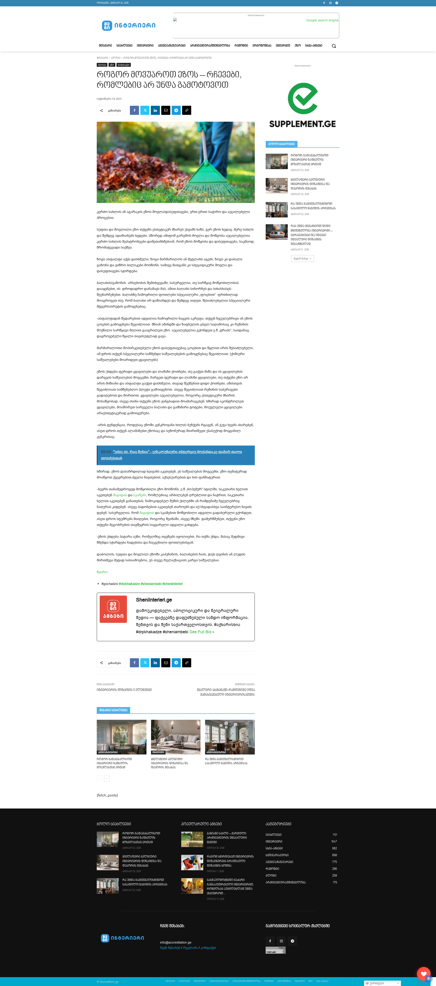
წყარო (102, 572)
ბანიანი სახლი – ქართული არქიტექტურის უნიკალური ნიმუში (227, 838)
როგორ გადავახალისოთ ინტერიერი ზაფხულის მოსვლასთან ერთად (114, 763)
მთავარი (102, 58)
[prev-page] (99, 778)
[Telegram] (336, 3)
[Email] (165, 110)
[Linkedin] (155, 110)
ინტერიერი (158, 752)
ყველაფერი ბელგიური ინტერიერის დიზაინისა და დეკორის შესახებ (169, 763)
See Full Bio (200, 632)
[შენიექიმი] (424, 974)
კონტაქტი (208, 948)
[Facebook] (324, 3)
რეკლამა (190, 948)
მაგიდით (146, 512)
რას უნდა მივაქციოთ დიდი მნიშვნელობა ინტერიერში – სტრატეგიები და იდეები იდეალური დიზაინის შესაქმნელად (311, 235)
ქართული (376, 983)
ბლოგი (115, 58)
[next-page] (107, 778)
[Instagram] (330, 3)
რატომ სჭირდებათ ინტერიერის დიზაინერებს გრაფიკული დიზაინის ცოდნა (230, 861)
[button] (333, 45)
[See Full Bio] (213, 632)
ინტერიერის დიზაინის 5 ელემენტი (124, 690)
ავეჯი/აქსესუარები (108, 752)
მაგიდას (120, 495)
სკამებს (139, 495)
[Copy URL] (186, 110)
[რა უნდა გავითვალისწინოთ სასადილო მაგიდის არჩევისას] (230, 737)
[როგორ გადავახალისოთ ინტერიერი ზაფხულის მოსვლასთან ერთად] (121, 737)
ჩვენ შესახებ (170, 948)
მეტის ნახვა (301, 258)
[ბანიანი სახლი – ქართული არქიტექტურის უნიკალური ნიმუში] (192, 839)
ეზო (112, 64)
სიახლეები (123, 64)
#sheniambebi (151, 584)
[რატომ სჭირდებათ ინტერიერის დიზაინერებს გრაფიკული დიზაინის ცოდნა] (192, 862)
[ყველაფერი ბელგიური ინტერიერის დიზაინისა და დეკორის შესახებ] (176, 737)
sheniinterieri (173, 584)
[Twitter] (144, 110)
